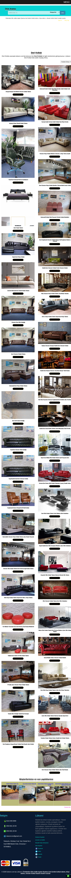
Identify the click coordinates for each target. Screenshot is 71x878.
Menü (67, 2)
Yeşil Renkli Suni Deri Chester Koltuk (18, 478)
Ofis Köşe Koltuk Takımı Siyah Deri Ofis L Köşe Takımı (18, 597)
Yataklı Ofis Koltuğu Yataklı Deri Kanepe (18, 713)
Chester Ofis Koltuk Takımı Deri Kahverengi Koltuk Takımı (18, 568)
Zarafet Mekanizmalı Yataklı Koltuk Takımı (18, 290)
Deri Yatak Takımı (18, 227)
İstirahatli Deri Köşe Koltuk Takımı (18, 385)
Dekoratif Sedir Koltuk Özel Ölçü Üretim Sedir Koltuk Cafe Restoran (55, 89)
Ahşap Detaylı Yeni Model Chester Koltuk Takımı (18, 91)
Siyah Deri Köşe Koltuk (18, 257)
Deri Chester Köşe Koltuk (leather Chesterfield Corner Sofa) (55, 185)
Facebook (40, 848)
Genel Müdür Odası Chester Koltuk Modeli (55, 657)
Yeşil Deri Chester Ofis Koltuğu (18, 449)
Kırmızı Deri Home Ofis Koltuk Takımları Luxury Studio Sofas (55, 483)
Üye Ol (60, 20)
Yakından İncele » (18, 94)
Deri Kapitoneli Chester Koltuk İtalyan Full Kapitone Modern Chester (54, 240)
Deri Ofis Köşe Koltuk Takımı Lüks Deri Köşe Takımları (55, 690)
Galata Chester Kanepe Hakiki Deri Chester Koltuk (55, 345)
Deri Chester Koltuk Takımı (18, 354)
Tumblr (39, 857)
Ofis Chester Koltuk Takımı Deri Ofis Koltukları (55, 601)
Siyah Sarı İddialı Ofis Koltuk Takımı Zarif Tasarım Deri (55, 457)
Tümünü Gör (67, 807)
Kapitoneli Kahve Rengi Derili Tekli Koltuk (18, 507)
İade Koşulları (38, 845)
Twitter (39, 851)
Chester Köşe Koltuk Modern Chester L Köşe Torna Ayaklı (55, 153)
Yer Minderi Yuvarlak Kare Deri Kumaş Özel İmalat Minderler (18, 626)
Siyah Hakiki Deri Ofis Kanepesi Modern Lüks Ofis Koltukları (55, 545)
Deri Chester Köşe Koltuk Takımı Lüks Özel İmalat (55, 769)
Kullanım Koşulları (39, 837)
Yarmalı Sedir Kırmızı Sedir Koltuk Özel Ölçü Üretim (54, 122)
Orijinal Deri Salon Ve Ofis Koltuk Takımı (18, 655)
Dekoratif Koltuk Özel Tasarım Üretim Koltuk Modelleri (55, 217)
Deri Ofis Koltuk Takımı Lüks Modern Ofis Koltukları (54, 513)
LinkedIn (40, 854)
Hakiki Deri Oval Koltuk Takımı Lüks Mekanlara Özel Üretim (54, 428)
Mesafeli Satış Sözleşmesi (41, 842)
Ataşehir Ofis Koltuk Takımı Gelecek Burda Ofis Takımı (55, 575)
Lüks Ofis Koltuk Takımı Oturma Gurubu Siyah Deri (55, 715)
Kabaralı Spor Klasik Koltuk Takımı (18, 123)
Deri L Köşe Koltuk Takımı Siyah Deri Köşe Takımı (55, 316)
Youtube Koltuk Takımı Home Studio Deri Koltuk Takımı (55, 738)
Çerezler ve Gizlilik (40, 840)
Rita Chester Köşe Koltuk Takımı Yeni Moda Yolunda (55, 293)
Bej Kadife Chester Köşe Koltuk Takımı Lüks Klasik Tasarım (18, 537)
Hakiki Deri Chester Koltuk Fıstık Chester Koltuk (55, 268)
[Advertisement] (35, 36)
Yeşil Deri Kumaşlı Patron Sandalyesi (18, 179)
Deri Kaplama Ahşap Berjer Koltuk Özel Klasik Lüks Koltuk (18, 744)
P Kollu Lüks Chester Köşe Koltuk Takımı (18, 684)
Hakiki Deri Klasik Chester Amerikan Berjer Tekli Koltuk (55, 370)
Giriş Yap (67, 20)
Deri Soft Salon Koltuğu (18, 420)
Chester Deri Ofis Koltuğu (18, 322)
